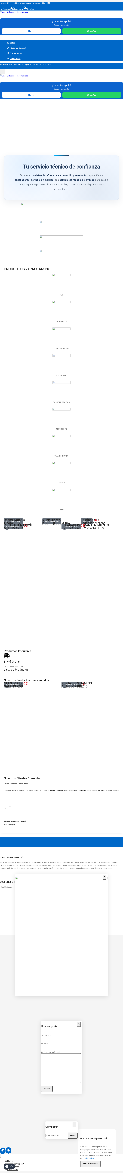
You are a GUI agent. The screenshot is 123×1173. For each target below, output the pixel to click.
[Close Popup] (104, 877)
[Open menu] (2, 71)
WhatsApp (91, 31)
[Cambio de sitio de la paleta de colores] (9, 1166)
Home (12, 42)
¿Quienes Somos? (18, 48)
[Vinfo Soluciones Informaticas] (14, 12)
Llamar (31, 31)
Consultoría (15, 58)
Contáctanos (16, 53)
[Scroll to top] (3, 1151)
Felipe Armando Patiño (16, 821)
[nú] (0, 1156)
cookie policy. (89, 1158)
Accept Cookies (90, 1164)
